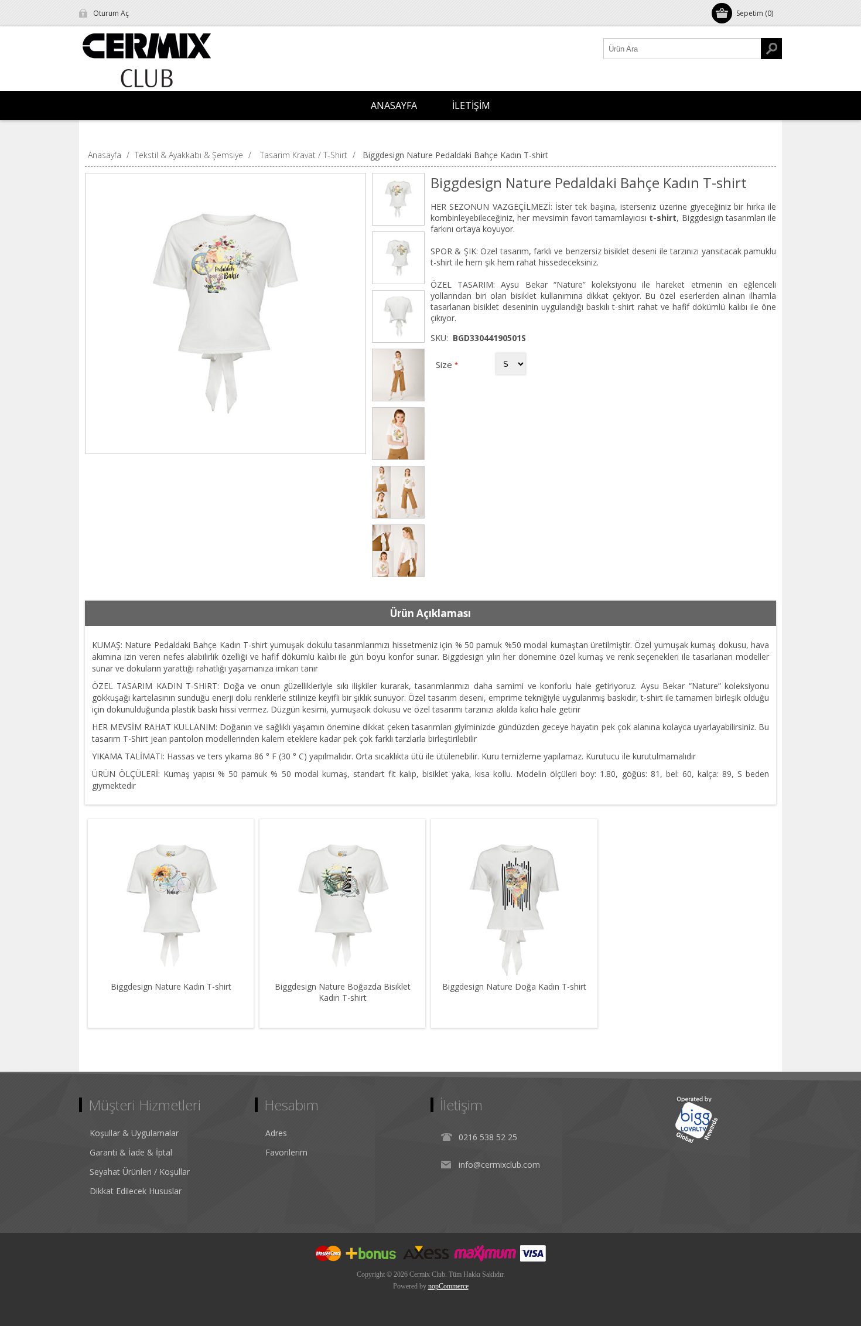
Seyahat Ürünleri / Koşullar (140, 1171)
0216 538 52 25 (488, 1137)
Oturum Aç (111, 13)
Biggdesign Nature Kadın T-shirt (171, 986)
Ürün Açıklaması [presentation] (430, 613)
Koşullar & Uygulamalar (134, 1132)
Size (445, 364)
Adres (276, 1132)
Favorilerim (286, 1152)
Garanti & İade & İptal (131, 1152)
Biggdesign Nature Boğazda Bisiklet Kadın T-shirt (343, 992)
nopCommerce (448, 1286)
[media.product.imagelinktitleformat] (171, 902)
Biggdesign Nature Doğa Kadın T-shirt (514, 986)
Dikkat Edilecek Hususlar (136, 1191)
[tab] (430, 613)
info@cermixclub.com (499, 1164)
